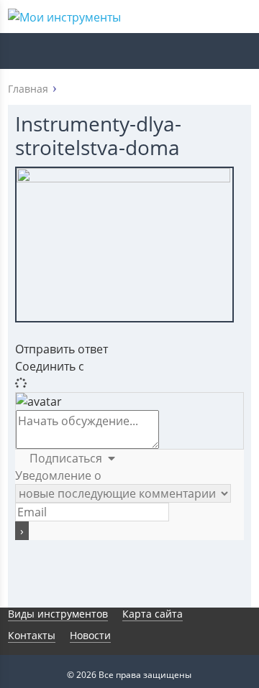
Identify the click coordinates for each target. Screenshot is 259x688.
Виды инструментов (58, 613)
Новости (90, 635)
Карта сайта (152, 613)
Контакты (31, 635)
